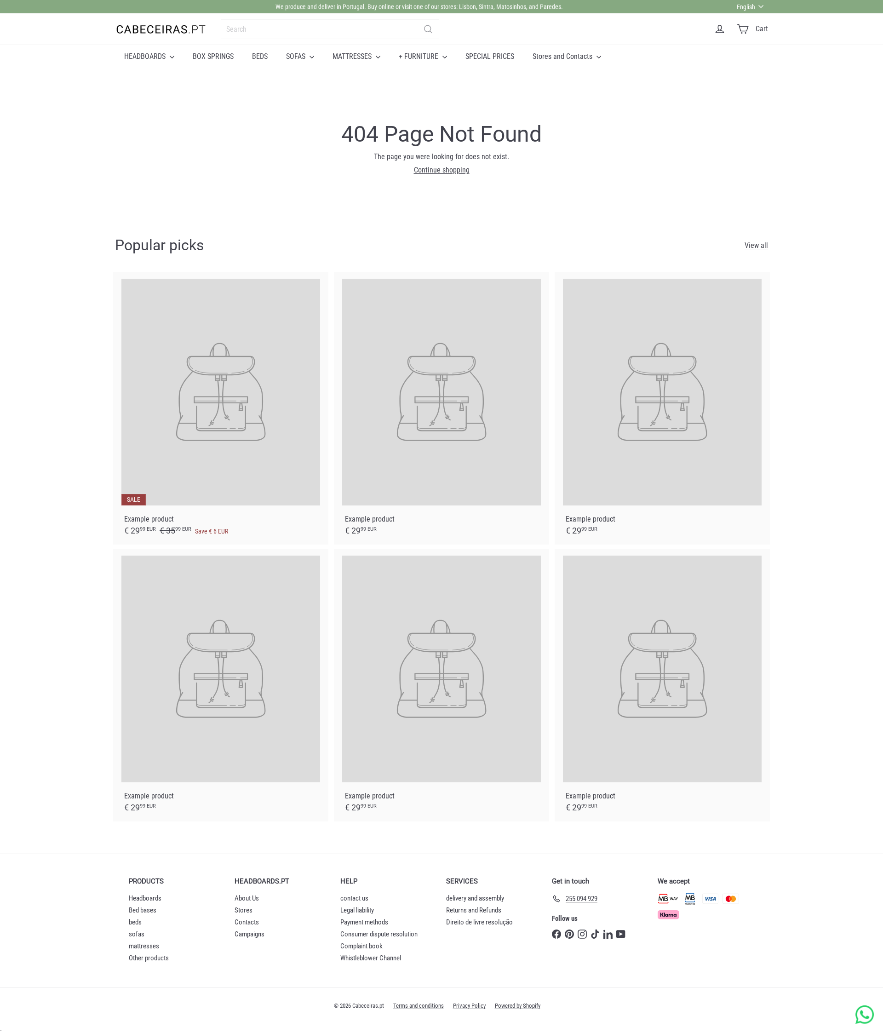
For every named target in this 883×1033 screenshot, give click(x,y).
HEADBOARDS (145, 56)
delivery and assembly (475, 898)
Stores (243, 910)
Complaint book (361, 946)
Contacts (247, 922)
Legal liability (357, 910)
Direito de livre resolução (479, 922)
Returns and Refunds (473, 910)
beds (135, 922)
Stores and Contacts (563, 56)
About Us (247, 898)
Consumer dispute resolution (379, 934)
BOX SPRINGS (213, 56)
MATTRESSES (353, 56)
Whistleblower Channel (370, 958)
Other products (149, 958)
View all (756, 245)
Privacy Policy (469, 1005)
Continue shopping (442, 170)
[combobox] (330, 29)
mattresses (144, 946)
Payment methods (364, 922)
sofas (136, 934)
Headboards (145, 898)
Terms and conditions (418, 1005)
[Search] (428, 29)
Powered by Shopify (517, 1005)
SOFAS (296, 56)
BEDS (260, 56)
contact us (354, 898)
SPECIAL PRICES (489, 56)
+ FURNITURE (419, 56)
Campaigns (249, 934)
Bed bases (142, 910)
